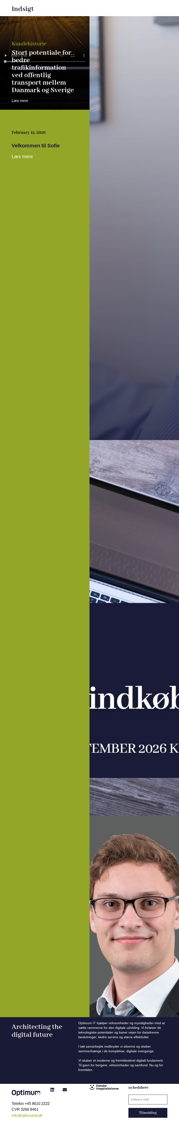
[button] (52, 1089)
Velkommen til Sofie (36, 146)
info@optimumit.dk (27, 1116)
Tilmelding (148, 1113)
